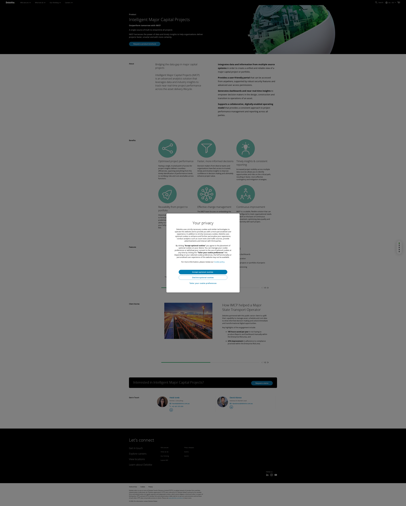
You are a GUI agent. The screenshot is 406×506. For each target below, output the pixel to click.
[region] (203, 253)
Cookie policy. (219, 262)
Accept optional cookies (203, 272)
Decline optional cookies (203, 277)
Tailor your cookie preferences (203, 283)
